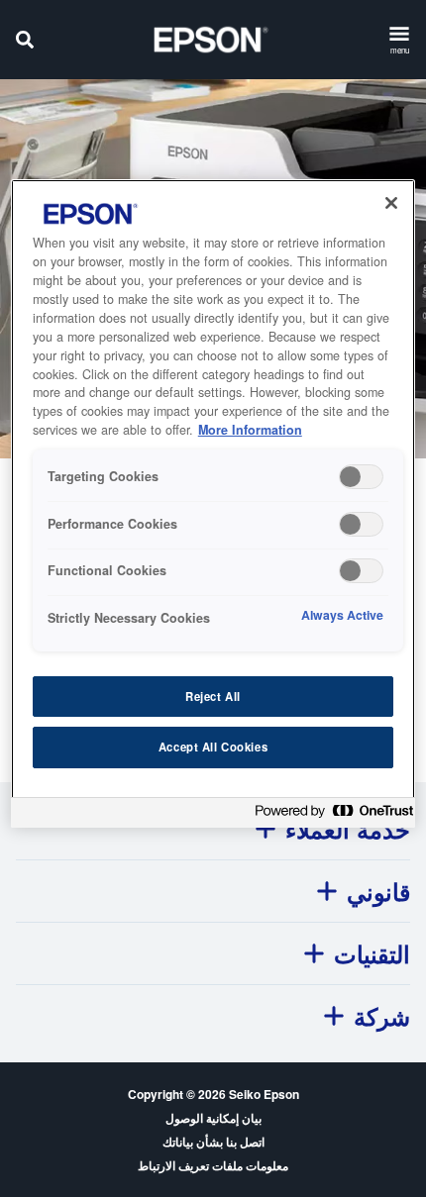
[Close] (391, 203)
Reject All (213, 696)
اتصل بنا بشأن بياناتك (213, 1141)
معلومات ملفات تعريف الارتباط (213, 1165)
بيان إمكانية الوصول (213, 1118)
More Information (250, 430)
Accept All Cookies (213, 746)
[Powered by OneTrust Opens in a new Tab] (330, 815)
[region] (213, 503)
